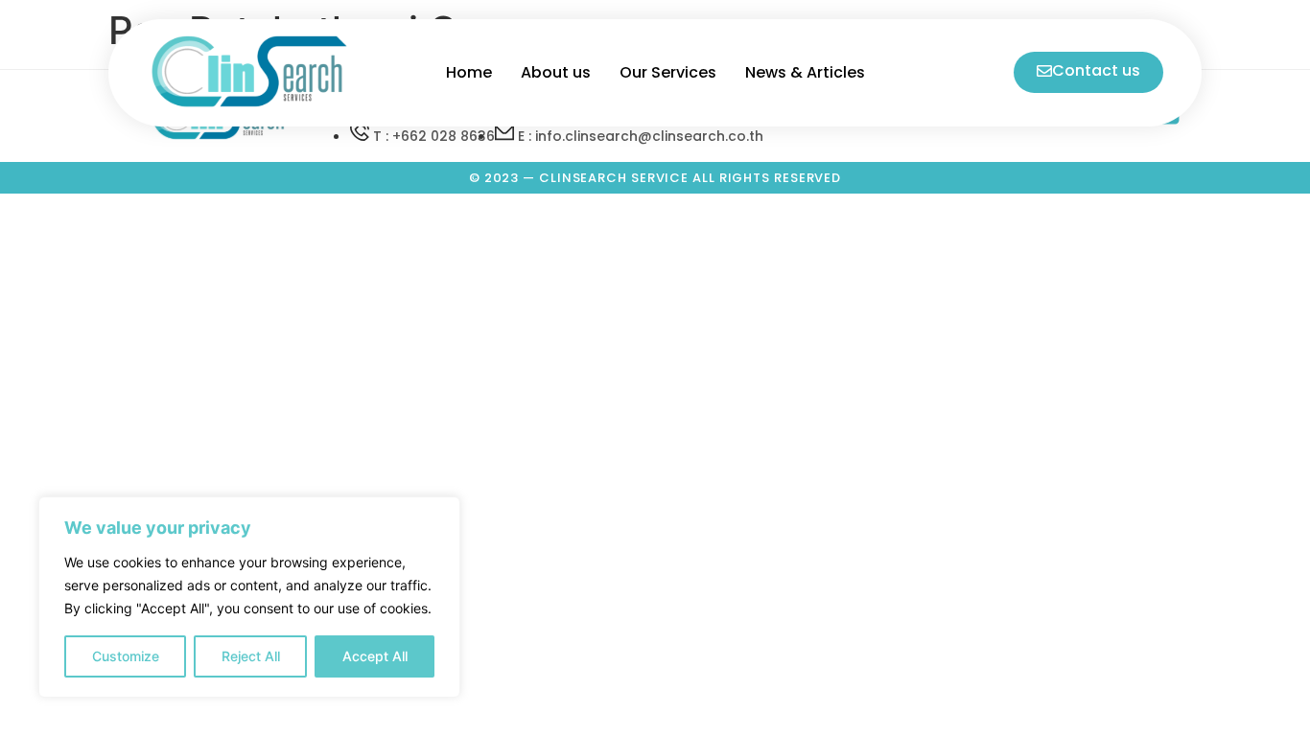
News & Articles (805, 72)
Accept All (375, 656)
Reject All (251, 656)
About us (556, 72)
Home (469, 72)
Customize (125, 656)
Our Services (668, 72)
